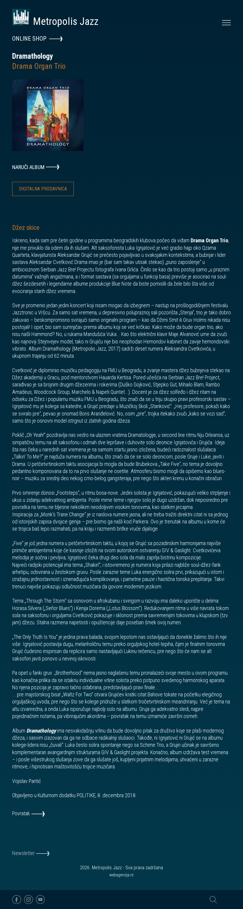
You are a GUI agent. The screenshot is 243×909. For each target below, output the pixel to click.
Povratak (21, 813)
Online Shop (29, 38)
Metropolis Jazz (65, 21)
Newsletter (23, 853)
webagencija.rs (121, 875)
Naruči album (28, 167)
